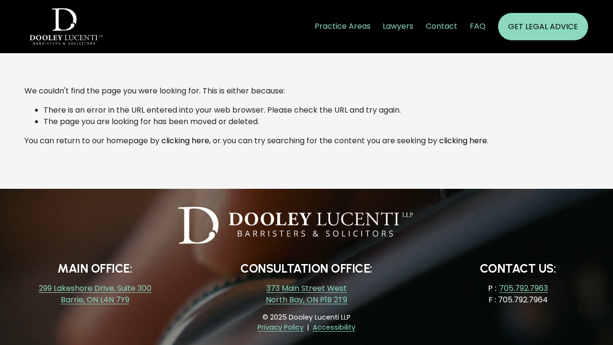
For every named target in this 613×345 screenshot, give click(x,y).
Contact (441, 26)
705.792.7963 (523, 288)
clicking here (185, 140)
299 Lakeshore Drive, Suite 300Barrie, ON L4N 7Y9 (95, 294)
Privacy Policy (281, 327)
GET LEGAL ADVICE (543, 26)
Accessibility (334, 327)
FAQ (478, 26)
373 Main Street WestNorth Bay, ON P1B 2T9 (306, 294)
